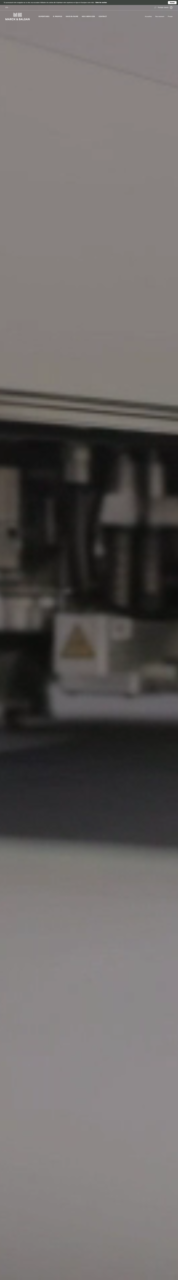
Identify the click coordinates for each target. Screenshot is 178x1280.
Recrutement (159, 16)
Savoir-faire (72, 16)
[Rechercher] (154, 7)
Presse (170, 16)
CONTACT (103, 16)
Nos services (88, 16)
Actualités (148, 16)
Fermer (172, 3)
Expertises (44, 16)
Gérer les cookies (101, 2)
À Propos (57, 16)
